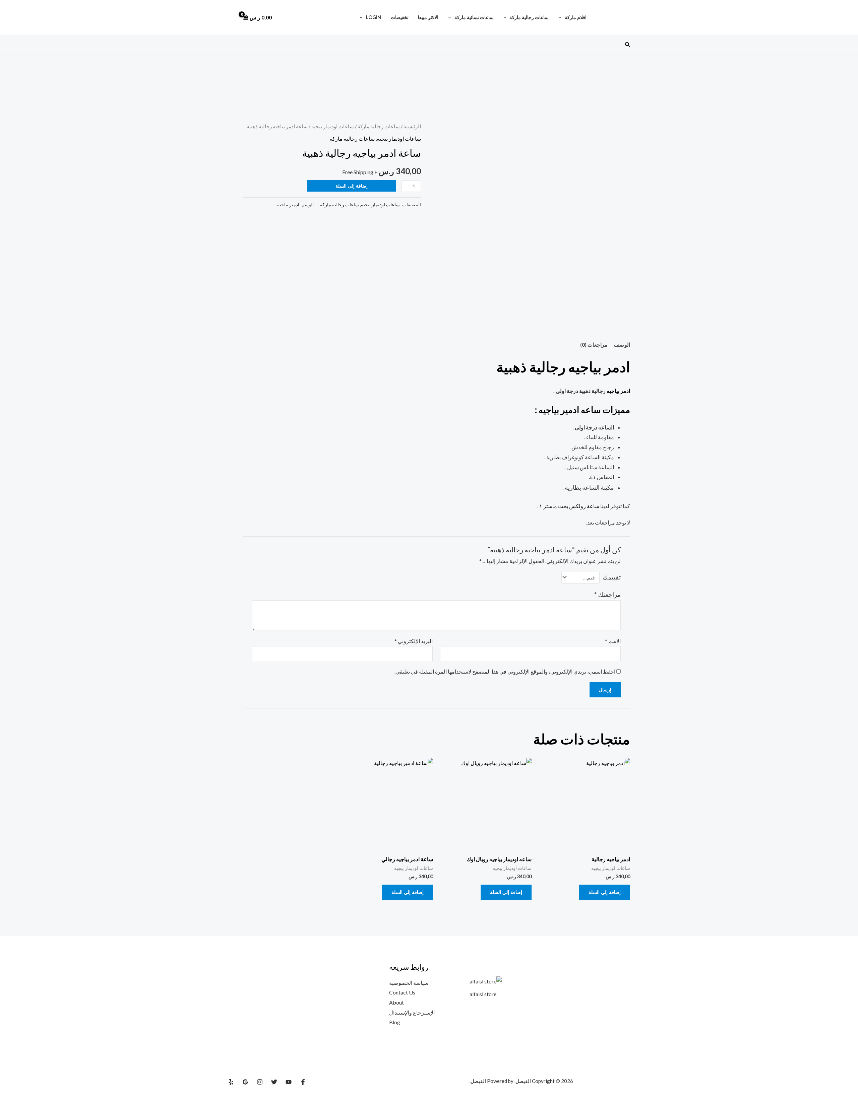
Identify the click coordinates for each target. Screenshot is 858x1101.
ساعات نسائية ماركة (474, 17)
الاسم (613, 641)
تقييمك (612, 577)
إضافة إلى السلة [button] (605, 892)
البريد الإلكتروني (413, 641)
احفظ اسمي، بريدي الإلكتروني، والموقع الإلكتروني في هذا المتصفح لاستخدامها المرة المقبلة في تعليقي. (504, 671)
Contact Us (402, 992)
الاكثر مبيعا (428, 17)
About (396, 1002)
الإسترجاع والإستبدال (412, 1012)
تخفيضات (400, 17)
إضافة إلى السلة (351, 186)
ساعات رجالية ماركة (529, 17)
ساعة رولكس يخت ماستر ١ (569, 506)
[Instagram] (260, 1082)
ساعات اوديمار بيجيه (332, 126)
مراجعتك (607, 594)
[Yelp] (231, 1082)
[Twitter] (274, 1082)
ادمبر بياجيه (288, 204)
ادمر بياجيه (618, 391)
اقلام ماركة (576, 17)
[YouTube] (289, 1082)
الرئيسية (412, 126)
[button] (561, 17)
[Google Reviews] (245, 1082)
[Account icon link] (231, 17)
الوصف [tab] (622, 344)
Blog (394, 1022)
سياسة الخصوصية (408, 982)
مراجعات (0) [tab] (594, 344)
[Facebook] (303, 1082)
